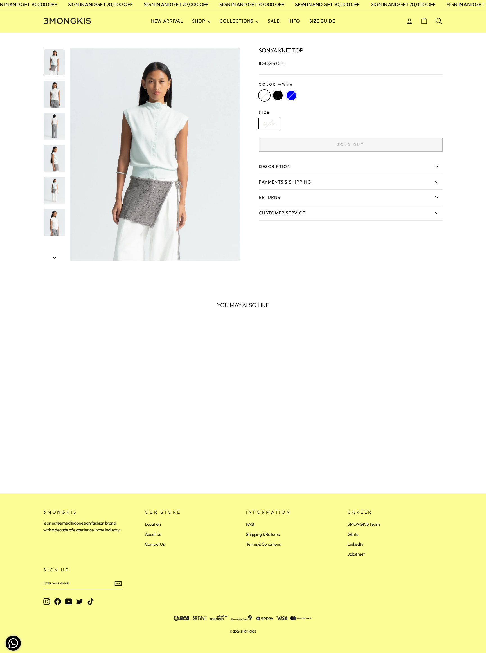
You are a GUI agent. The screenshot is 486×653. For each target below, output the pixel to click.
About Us (153, 534)
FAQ (250, 524)
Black (278, 95)
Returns (269, 197)
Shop (199, 21)
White (264, 95)
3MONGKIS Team (364, 524)
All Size (269, 123)
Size (264, 112)
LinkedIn (355, 544)
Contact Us (155, 544)
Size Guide (322, 21)
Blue (291, 95)
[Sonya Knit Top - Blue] (62, 460)
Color (275, 84)
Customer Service (282, 213)
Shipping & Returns (263, 534)
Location (153, 524)
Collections (237, 21)
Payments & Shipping (285, 182)
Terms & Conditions (263, 544)
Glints (353, 534)
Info (294, 21)
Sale (274, 21)
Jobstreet (356, 554)
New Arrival (167, 21)
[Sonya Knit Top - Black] (54, 460)
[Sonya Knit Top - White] (47, 460)
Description (275, 166)
